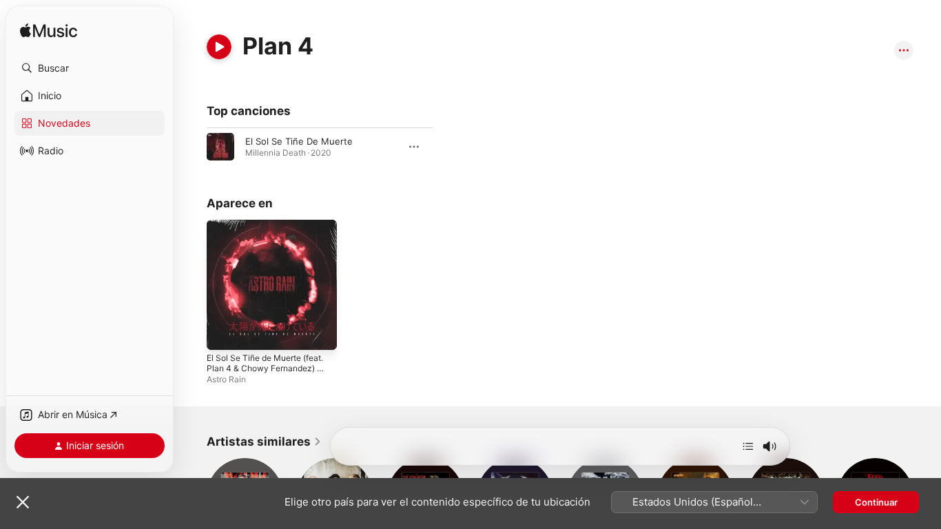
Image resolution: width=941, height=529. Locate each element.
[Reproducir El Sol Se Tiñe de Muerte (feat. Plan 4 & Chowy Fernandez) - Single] (224, 332)
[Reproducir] (219, 46)
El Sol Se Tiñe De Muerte (299, 141)
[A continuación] (748, 446)
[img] (48, 31)
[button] (89, 68)
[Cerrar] (23, 502)
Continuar (876, 502)
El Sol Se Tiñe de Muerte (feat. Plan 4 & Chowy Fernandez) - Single (260, 236)
